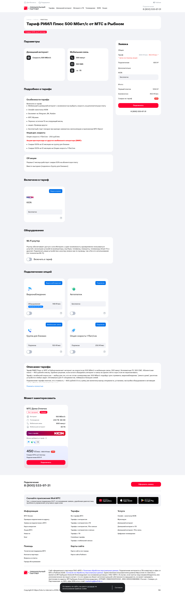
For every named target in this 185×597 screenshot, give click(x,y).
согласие (90, 586)
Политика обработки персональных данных (100, 570)
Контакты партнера (31, 554)
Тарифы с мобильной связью (81, 541)
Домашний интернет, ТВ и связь (129, 530)
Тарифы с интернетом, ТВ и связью (84, 526)
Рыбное (158, 2)
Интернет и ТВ (78, 8)
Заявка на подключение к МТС (35, 523)
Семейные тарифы (78, 537)
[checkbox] (29, 259)
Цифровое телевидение (126, 533)
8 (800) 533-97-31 (152, 9)
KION (99, 8)
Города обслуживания (32, 562)
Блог (25, 537)
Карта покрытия (30, 526)
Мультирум (122, 519)
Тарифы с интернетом (79, 519)
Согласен (118, 588)
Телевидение (90, 8)
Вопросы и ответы (30, 558)
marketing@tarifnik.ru (93, 581)
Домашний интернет (64, 8)
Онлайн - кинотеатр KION (127, 516)
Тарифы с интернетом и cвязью (82, 530)
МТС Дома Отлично (37, 408)
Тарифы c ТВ (75, 533)
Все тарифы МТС (77, 516)
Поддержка (45, 2)
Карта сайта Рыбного (78, 554)
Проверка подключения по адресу (36, 519)
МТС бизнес (28, 516)
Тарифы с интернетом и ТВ (81, 523)
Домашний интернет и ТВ (127, 526)
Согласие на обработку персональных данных (84, 573)
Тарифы (52, 8)
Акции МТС (28, 530)
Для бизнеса (31, 2)
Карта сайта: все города (80, 551)
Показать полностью (35, 386)
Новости (27, 533)
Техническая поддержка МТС (35, 551)
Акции (104, 8)
